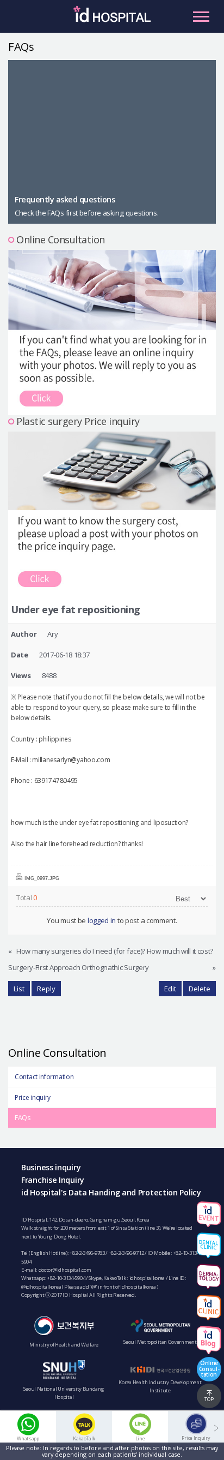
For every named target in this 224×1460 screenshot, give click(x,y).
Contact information (44, 1076)
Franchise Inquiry (52, 1180)
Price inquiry (33, 1097)
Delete (199, 989)
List (19, 989)
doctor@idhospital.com (65, 1269)
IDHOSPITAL (112, 19)
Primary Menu (201, 16)
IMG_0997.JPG (41, 878)
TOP (209, 1399)
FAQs (22, 1117)
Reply (46, 989)
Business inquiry (50, 1167)
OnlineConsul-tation (209, 1368)
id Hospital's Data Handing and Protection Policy (111, 1192)
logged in (102, 920)
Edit (170, 989)
